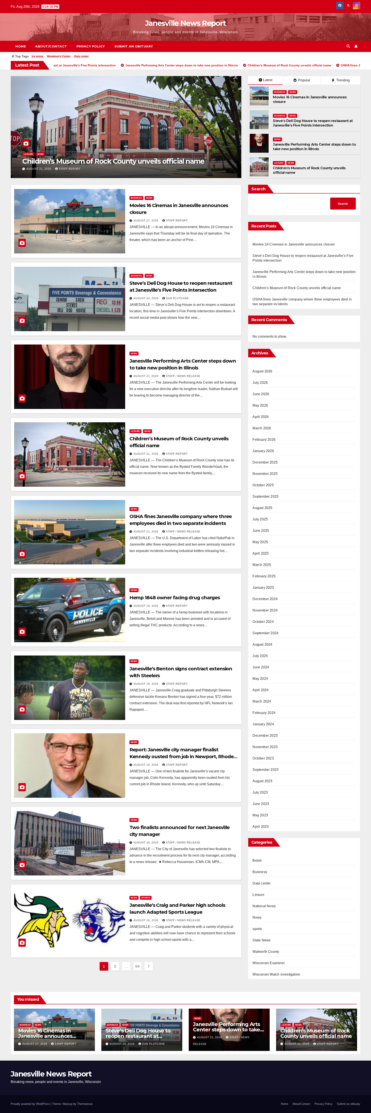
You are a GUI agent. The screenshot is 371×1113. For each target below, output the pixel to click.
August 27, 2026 (39, 168)
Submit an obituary (133, 46)
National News (264, 906)
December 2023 (265, 735)
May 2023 (260, 815)
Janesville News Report (185, 23)
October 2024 (263, 622)
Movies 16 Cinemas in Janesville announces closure (104, 161)
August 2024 (262, 644)
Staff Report (70, 168)
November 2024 (265, 610)
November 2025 (265, 474)
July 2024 (260, 656)
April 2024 (260, 690)
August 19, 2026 (146, 605)
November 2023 (265, 747)
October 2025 (263, 485)
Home (20, 46)
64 (137, 966)
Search (258, 189)
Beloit (257, 860)
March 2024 (261, 701)
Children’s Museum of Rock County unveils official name (296, 288)
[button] (348, 46)
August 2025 (262, 508)
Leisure (279, 163)
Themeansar (84, 1103)
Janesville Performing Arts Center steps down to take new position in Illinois (314, 146)
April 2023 (260, 826)
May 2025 (260, 542)
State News (261, 940)
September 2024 (265, 633)
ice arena (37, 56)
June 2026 (260, 394)
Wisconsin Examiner (268, 963)
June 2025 (260, 530)
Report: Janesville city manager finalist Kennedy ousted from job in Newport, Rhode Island (181, 756)
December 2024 (265, 599)
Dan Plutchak (177, 298)
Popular (303, 80)
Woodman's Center (58, 56)
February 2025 (263, 576)
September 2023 (265, 769)
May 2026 (260, 405)
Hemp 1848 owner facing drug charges (174, 598)
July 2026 (260, 382)
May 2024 (260, 678)
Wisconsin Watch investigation (276, 974)
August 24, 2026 (146, 298)
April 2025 (260, 553)
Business (29, 154)
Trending (342, 80)
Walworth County (265, 951)
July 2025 (260, 519)
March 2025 (261, 565)
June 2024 (260, 667)
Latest (267, 80)
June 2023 (260, 804)
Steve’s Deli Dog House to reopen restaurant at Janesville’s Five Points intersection (313, 123)
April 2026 (260, 417)
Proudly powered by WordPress (31, 1103)
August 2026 (262, 371)
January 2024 (263, 724)
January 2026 (263, 451)
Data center (81, 56)
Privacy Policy (90, 46)
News (42, 154)
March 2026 (261, 428)
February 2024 (263, 713)
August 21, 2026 (146, 376)
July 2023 (260, 792)
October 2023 (263, 758)
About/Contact (51, 46)
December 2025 (265, 462)
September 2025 (265, 496)
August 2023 (262, 781)
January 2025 (263, 587)
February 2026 (263, 439)
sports (145, 897)
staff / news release (183, 376)
